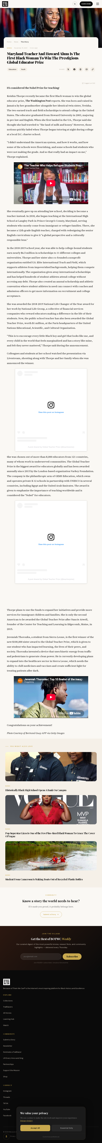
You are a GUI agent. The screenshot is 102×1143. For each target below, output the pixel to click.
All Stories (7, 1013)
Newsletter (7, 1046)
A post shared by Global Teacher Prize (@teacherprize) (51, 447)
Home (9, 42)
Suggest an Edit (89, 83)
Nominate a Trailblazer (12, 1052)
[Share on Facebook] (74, 69)
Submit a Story (51, 914)
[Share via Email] (86, 69)
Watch (6, 1025)
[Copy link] (92, 69)
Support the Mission (11, 1070)
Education (12, 69)
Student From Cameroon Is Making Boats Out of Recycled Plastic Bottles (44, 879)
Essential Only (66, 1128)
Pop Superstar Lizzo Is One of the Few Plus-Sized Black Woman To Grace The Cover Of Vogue (50, 835)
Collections (8, 1001)
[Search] (75, 4)
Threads (6, 1097)
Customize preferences (51, 1137)
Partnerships (8, 1064)
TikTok (5, 1103)
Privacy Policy (26, 1121)
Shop (5, 1076)
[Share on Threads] (80, 69)
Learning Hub (8, 1019)
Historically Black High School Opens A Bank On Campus (35, 790)
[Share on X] (68, 69)
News (16, 42)
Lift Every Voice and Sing (13, 1058)
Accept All (35, 1128)
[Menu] (97, 4)
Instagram (7, 1091)
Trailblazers (8, 1007)
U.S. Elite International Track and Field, (55, 262)
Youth (23, 69)
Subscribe (86, 4)
